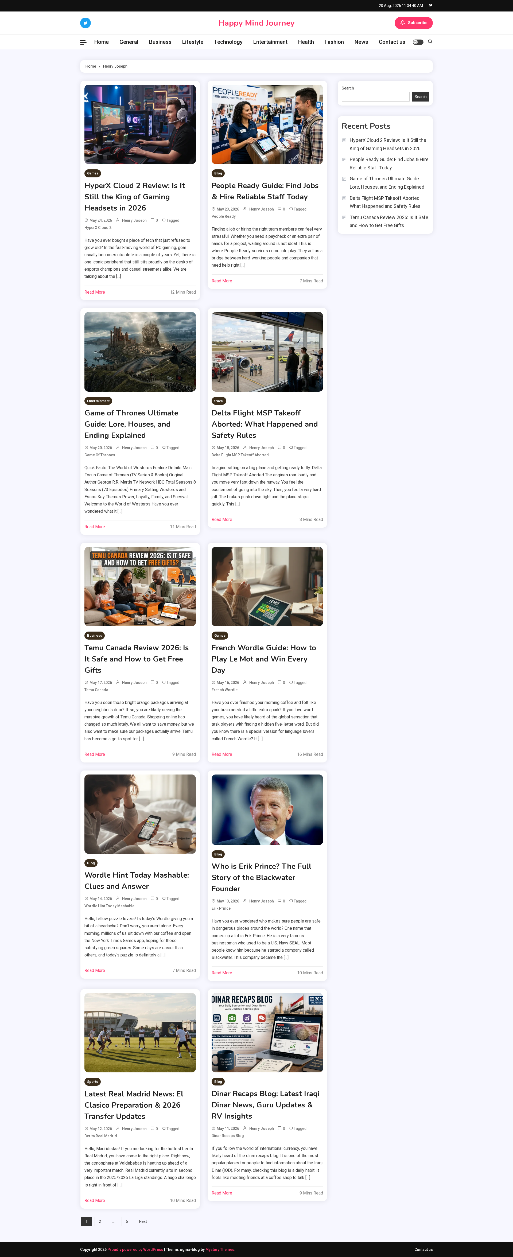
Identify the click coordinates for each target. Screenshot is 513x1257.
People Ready (224, 216)
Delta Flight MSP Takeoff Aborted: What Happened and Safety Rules (265, 424)
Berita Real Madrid (100, 1136)
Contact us (392, 42)
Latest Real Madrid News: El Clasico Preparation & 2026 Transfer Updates (134, 1105)
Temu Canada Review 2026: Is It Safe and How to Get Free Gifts (136, 659)
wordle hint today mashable (109, 906)
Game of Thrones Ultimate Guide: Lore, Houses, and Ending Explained (131, 424)
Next (143, 1221)
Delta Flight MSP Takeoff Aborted (240, 455)
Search (348, 88)
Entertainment (270, 42)
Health (306, 42)
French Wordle (225, 690)
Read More (94, 292)
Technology (228, 42)
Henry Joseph (134, 220)
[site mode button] (418, 42)
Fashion (334, 42)
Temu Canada (96, 690)
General (128, 42)
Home (101, 42)
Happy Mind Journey (257, 23)
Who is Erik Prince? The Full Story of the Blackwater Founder (262, 877)
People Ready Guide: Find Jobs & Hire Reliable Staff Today (389, 163)
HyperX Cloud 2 (97, 227)
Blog (218, 173)
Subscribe (418, 22)
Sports (92, 1082)
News (361, 42)
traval (219, 401)
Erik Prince (221, 908)
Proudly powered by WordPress (135, 1249)
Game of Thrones (99, 455)
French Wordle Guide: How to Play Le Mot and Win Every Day (264, 659)
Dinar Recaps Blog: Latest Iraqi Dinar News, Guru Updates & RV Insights (266, 1105)
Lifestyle (192, 42)
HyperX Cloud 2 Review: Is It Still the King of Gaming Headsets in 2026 (134, 197)
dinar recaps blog (228, 1136)
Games (92, 173)
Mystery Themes (219, 1249)
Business (160, 42)
